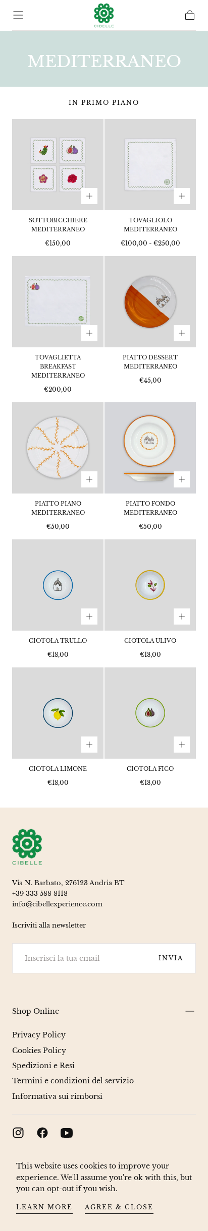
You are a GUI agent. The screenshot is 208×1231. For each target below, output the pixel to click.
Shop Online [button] (35, 1011)
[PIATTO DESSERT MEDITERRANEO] (150, 301)
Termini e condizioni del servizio (73, 1080)
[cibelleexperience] (27, 847)
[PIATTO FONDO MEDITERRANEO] (150, 448)
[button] (18, 15)
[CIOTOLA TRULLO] (57, 585)
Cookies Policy (39, 1050)
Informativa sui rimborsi (57, 1096)
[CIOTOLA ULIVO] (150, 585)
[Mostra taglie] (89, 196)
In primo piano (104, 102)
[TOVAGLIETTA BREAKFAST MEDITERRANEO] (57, 301)
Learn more (44, 1207)
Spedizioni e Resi (43, 1065)
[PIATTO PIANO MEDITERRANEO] (57, 448)
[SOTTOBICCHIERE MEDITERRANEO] (57, 164)
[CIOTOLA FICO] (150, 713)
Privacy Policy (39, 1034)
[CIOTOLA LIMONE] (57, 713)
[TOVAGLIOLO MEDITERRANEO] (150, 164)
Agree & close (119, 1207)
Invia (171, 958)
